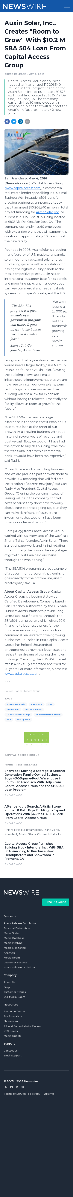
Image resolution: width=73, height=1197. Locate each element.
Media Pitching (13, 942)
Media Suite (11, 933)
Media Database (14, 937)
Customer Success (15, 962)
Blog (7, 987)
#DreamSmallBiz (16, 704)
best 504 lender (33, 709)
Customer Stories (15, 991)
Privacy (35, 1093)
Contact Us (11, 1050)
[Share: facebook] (7, 121)
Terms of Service (15, 1093)
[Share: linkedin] (21, 121)
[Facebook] (6, 1087)
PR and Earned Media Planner (22, 1026)
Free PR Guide (55, 902)
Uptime (49, 1093)
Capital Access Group (18, 714)
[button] (67, 6)
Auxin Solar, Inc (47, 212)
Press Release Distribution (20, 923)
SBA (9, 720)
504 (50, 704)
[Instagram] (22, 1087)
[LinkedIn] (17, 1087)
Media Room (12, 957)
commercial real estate (48, 714)
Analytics (9, 952)
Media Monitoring (15, 947)
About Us (9, 982)
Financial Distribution (17, 928)
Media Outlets (13, 1035)
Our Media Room (14, 996)
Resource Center (14, 1011)
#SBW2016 (36, 704)
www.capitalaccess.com (22, 188)
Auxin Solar (13, 709)
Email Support (13, 1055)
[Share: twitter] (14, 121)
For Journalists (13, 1016)
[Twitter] (11, 1087)
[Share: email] (27, 121)
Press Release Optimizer (19, 967)
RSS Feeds (11, 1030)
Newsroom (11, 1021)
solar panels (23, 720)
